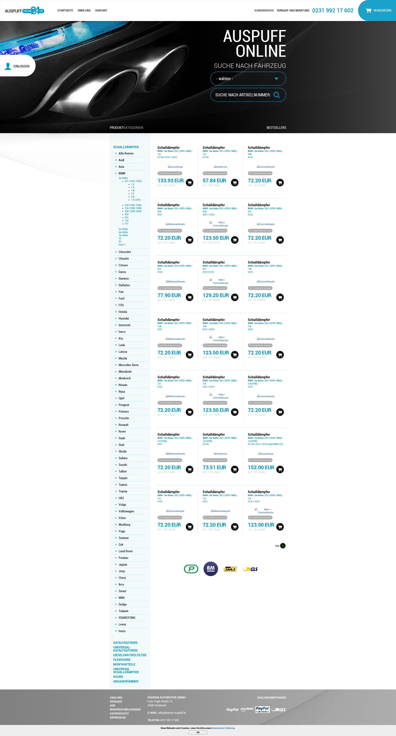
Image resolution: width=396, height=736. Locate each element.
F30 (127, 220)
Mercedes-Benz (129, 365)
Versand (116, 701)
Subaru (123, 458)
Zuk (121, 544)
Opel (121, 398)
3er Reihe (123, 178)
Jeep (122, 571)
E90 (127, 214)
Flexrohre (121, 659)
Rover (122, 431)
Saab (122, 438)
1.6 (132, 184)
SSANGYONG (127, 618)
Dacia (122, 272)
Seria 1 (122, 244)
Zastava (124, 538)
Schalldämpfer (126, 147)
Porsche (124, 418)
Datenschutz (119, 713)
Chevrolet (125, 252)
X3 (120, 241)
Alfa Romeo (126, 153)
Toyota (123, 491)
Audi (121, 160)
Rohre (118, 676)
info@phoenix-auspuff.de (172, 712)
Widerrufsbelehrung (125, 709)
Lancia (123, 352)
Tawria (123, 485)
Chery (122, 578)
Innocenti (124, 325)
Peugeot (124, 405)
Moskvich (125, 378)
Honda (123, 312)
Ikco (121, 584)
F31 (127, 223)
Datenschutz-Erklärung (223, 728)
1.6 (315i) (136, 199)
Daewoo (124, 278)
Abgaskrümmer (125, 681)
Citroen (123, 265)
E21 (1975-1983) (133, 181)
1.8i (133, 190)
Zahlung (116, 697)
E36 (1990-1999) (133, 208)
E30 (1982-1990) (133, 205)
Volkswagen (126, 511)
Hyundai (124, 318)
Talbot (123, 471)
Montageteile (124, 664)
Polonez (124, 411)
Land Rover (126, 551)
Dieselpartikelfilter (129, 655)
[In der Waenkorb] (189, 182)
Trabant (123, 611)
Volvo (122, 518)
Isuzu (122, 631)
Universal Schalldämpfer (126, 670)
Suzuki (123, 465)
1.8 (132, 187)
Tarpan (123, 478)
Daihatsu (124, 285)
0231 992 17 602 (332, 10)
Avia (121, 167)
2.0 (132, 193)
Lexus (122, 624)
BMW (122, 173)
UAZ (121, 498)
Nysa (122, 391)
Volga (122, 504)
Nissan (123, 385)
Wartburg (124, 524)
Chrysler (124, 258)
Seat (121, 445)
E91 (127, 217)
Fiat (121, 292)
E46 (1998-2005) (133, 211)
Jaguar (123, 564)
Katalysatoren (125, 642)
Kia (121, 338)
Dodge (123, 604)
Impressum (118, 717)
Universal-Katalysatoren (125, 649)
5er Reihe (123, 229)
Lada (122, 345)
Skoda (123, 451)
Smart (122, 591)
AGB (112, 705)
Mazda (123, 358)
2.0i (133, 196)
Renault (123, 425)
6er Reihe (123, 232)
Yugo (122, 531)
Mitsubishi (125, 371)
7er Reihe (123, 235)
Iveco (122, 332)
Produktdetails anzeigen (171, 173)
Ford (121, 298)
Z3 (120, 238)
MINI (122, 598)
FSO (121, 305)
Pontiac (123, 558)
